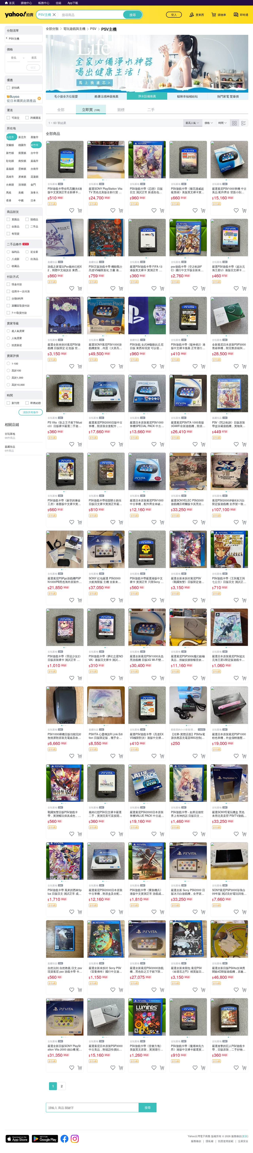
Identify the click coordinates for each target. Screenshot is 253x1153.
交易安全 (243, 1141)
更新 (244, 1136)
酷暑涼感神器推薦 (106, 96)
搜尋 (148, 1107)
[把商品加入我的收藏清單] (71, 210)
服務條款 (196, 1141)
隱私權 (209, 1141)
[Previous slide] (48, 160)
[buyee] (24, 98)
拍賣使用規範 (225, 1141)
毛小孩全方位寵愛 (66, 96)
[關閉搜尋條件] (54, 14)
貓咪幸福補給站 (187, 96)
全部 (60, 109)
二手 (151, 109)
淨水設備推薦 (147, 96)
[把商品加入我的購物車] (79, 210)
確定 (33, 67)
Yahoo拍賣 (19, 14)
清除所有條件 (30, 412)
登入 (174, 15)
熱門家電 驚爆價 (228, 96)
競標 (121, 109)
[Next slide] (81, 160)
